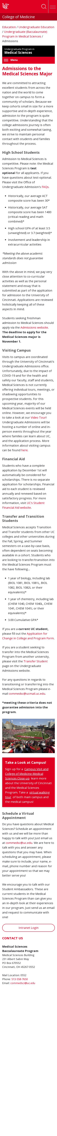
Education (9, 27)
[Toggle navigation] (52, 6)
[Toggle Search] (43, 6)
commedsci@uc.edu (22, 983)
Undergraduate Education (36, 27)
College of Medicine (18, 16)
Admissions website (34, 327)
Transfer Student (36, 661)
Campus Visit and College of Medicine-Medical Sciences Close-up (26, 773)
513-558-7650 (19, 979)
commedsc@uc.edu (19, 843)
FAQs (45, 187)
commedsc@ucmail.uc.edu (27, 694)
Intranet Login (29, 928)
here (24, 450)
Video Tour (38, 417)
